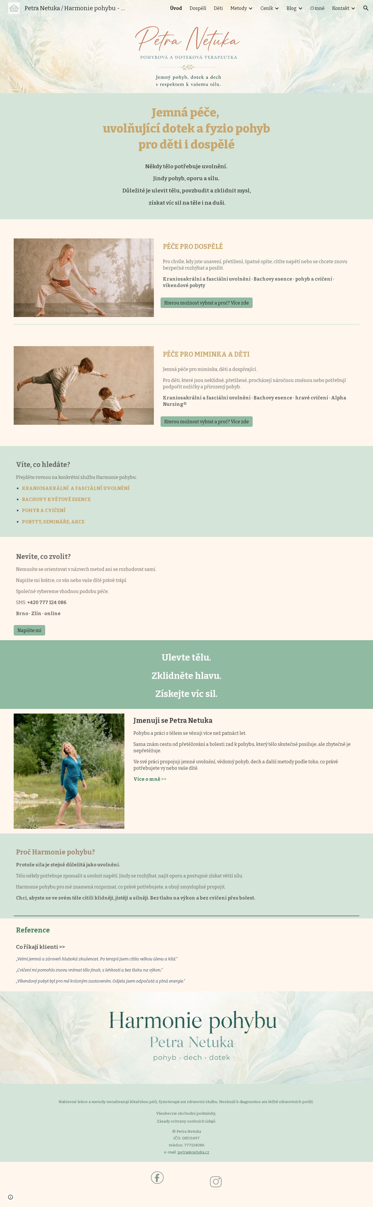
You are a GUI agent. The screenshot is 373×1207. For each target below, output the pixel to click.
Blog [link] (292, 8)
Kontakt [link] (340, 8)
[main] (186, 156)
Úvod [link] (176, 8)
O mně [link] (317, 8)
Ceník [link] (267, 8)
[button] (366, 8)
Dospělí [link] (198, 8)
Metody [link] (239, 8)
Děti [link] (218, 8)
